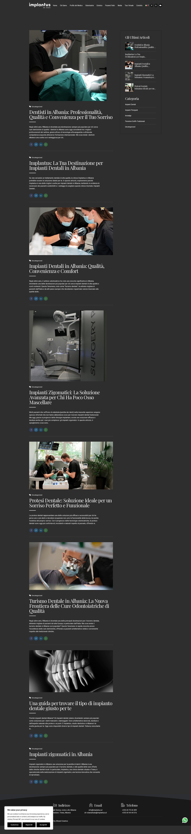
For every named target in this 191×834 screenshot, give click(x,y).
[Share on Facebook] (31, 144)
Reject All (29, 825)
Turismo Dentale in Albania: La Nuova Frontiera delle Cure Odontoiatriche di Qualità (69, 605)
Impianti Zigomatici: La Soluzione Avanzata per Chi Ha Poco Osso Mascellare (64, 397)
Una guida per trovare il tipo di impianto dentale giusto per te (70, 705)
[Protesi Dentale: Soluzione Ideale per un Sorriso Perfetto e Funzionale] (71, 465)
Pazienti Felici (110, 5)
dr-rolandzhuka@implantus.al (95, 813)
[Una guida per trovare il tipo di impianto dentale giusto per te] (71, 671)
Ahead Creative (62, 821)
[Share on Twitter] (36, 144)
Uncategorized (37, 107)
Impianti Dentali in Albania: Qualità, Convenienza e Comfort (66, 268)
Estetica (99, 5)
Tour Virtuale (129, 5)
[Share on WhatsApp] (46, 144)
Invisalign (128, 116)
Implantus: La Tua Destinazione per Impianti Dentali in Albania (66, 165)
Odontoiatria (89, 5)
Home (55, 5)
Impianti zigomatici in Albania (60, 754)
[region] (28, 818)
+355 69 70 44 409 (129, 810)
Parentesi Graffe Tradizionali (135, 121)
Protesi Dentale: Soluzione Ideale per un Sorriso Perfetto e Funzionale (70, 503)
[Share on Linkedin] (41, 144)
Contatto (139, 5)
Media (120, 5)
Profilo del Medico (76, 5)
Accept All (43, 825)
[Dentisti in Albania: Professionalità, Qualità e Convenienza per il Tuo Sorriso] (71, 65)
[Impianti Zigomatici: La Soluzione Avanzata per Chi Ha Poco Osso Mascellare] (71, 345)
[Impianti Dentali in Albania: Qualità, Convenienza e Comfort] (71, 231)
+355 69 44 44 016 (129, 813)
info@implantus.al (95, 810)
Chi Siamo (63, 5)
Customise (14, 825)
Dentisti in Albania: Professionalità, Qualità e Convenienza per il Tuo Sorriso (71, 114)
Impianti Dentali (130, 104)
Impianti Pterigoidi (131, 110)
